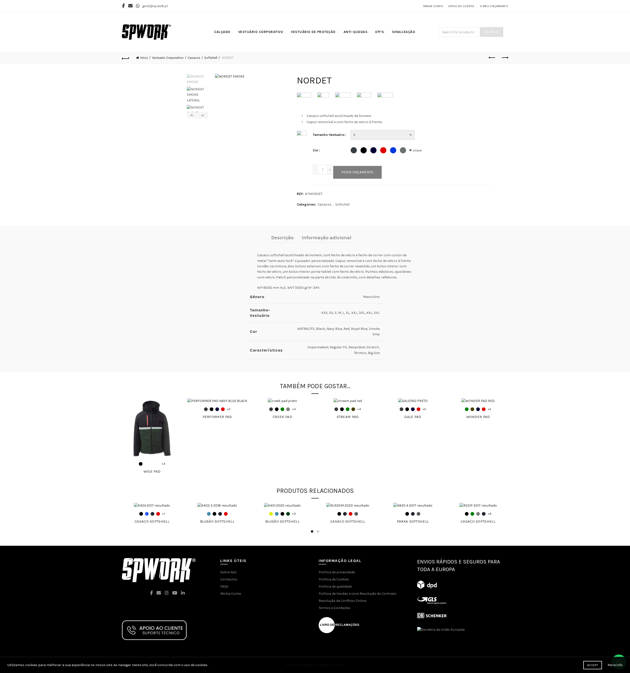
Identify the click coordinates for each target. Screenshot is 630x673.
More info (615, 665)
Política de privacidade (337, 572)
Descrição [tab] (282, 237)
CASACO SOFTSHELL (152, 521)
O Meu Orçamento (494, 6)
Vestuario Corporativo (168, 58)
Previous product (492, 58)
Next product (504, 58)
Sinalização (403, 32)
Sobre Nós (228, 572)
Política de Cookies (334, 579)
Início (144, 58)
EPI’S (379, 32)
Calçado (222, 32)
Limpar (417, 150)
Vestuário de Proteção (313, 32)
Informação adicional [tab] (326, 237)
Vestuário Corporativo (260, 32)
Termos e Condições (334, 608)
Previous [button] (192, 115)
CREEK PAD (282, 417)
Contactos (228, 579)
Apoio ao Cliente (461, 6)
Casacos (194, 58)
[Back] (125, 58)
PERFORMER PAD (217, 417)
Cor (315, 150)
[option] (197, 80)
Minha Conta (433, 6)
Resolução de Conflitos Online (342, 601)
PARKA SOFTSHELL (413, 521)
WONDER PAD (478, 417)
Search (491, 32)
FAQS (224, 586)
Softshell (210, 58)
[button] (107, 665)
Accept (592, 665)
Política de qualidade (335, 586)
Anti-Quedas (356, 32)
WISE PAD (151, 471)
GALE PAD (412, 417)
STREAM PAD (348, 417)
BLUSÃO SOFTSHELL (217, 521)
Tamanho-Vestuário (328, 135)
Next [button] (202, 115)
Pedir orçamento (357, 172)
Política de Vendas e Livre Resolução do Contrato (357, 594)
